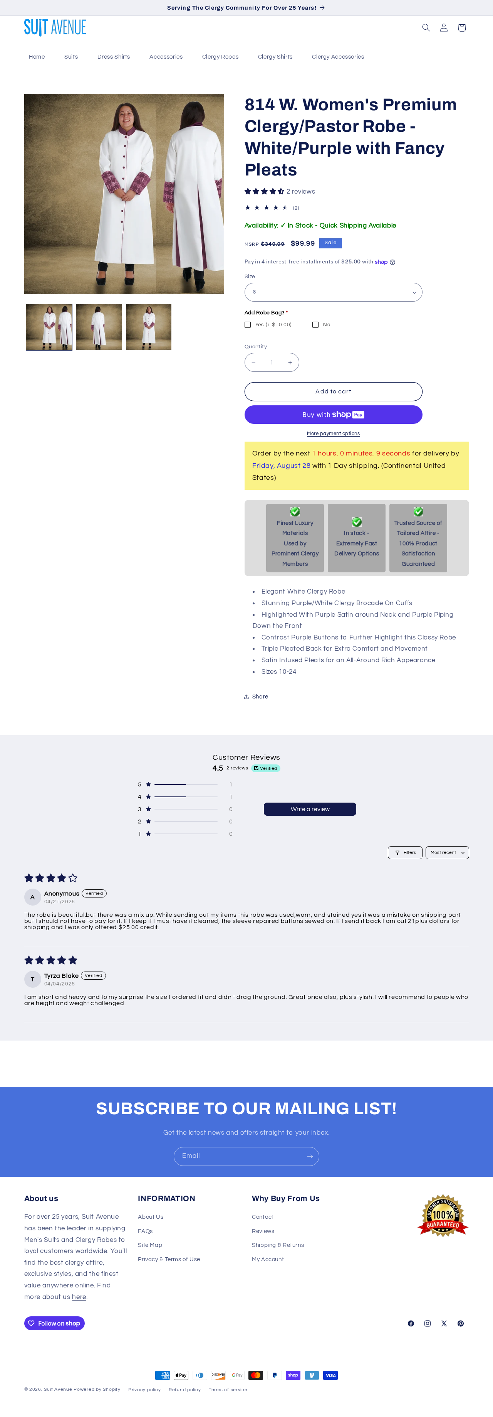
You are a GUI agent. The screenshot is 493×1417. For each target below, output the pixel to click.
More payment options (333, 433)
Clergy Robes (220, 57)
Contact (263, 1217)
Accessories (166, 57)
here (79, 1297)
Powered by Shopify (97, 1389)
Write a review (310, 809)
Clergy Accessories (338, 57)
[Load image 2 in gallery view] (99, 327)
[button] (426, 28)
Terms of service (228, 1390)
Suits (71, 57)
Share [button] (260, 697)
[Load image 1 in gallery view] (49, 327)
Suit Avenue (58, 1389)
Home (37, 57)
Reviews (263, 1231)
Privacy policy (144, 1390)
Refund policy (185, 1390)
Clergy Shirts (275, 57)
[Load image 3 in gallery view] (149, 327)
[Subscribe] (310, 1156)
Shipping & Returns (278, 1245)
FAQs (145, 1231)
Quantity (256, 346)
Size (250, 276)
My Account (268, 1259)
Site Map (150, 1245)
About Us (150, 1217)
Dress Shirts (114, 57)
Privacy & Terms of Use (169, 1259)
